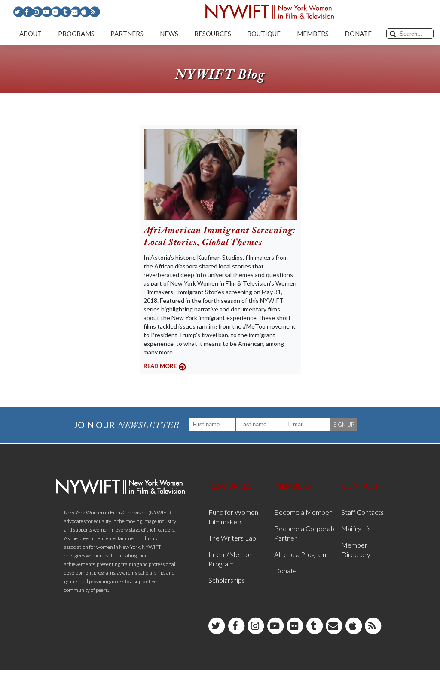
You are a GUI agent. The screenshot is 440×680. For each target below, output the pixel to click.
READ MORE (160, 366)
